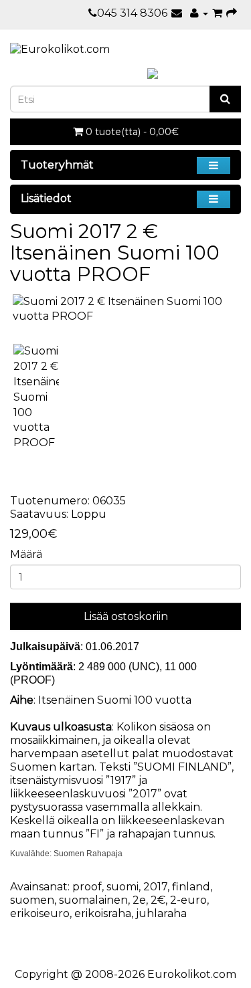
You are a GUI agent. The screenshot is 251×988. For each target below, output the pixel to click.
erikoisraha (102, 913)
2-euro (188, 900)
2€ (158, 900)
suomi (122, 886)
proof (87, 886)
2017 (155, 886)
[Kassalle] (231, 13)
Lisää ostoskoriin (126, 616)
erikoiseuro (40, 913)
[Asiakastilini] (199, 13)
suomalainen (93, 900)
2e (139, 900)
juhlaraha (161, 913)
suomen (32, 900)
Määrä (26, 554)
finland (191, 886)
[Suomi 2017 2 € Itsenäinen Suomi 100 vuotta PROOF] (125, 310)
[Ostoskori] (217, 13)
